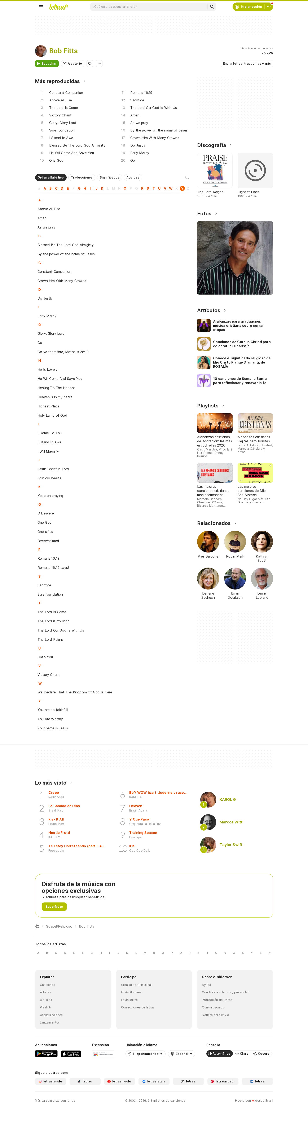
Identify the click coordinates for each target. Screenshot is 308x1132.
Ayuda (206, 985)
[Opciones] (99, 63)
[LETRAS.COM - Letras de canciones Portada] (59, 7)
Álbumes (46, 1000)
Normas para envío (215, 1015)
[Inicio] (37, 926)
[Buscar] (212, 7)
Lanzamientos (50, 1022)
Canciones (47, 985)
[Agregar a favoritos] (90, 63)
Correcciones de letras (137, 1007)
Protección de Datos (217, 1000)
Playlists (46, 1007)
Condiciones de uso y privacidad (225, 992)
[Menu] (41, 7)
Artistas (45, 992)
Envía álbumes (131, 992)
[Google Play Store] (46, 1053)
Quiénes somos (213, 1007)
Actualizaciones (51, 1015)
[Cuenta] (269, 7)
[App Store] (71, 1053)
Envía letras (129, 1000)
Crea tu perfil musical (136, 985)
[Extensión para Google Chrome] (103, 1053)
